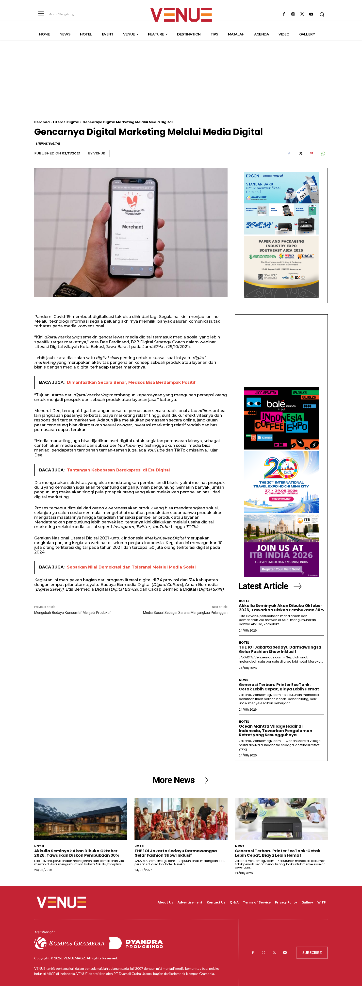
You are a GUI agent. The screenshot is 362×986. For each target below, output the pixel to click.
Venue (99, 153)
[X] (302, 14)
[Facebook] (283, 14)
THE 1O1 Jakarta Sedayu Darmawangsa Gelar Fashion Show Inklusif (280, 649)
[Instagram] (293, 14)
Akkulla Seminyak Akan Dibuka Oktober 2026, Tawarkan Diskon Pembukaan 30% (281, 608)
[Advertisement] (181, 85)
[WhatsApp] (323, 153)
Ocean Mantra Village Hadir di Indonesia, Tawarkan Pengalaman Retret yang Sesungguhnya (275, 730)
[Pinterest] (311, 153)
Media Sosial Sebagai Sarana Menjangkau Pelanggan (185, 612)
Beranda (42, 122)
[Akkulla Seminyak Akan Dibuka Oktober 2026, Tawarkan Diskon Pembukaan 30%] (80, 819)
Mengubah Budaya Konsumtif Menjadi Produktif (72, 612)
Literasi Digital (66, 122)
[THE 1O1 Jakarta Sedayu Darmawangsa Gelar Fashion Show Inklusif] (180, 819)
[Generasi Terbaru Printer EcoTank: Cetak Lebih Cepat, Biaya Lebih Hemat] (281, 819)
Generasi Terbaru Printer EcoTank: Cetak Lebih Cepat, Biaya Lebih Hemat (279, 687)
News (243, 680)
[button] (322, 14)
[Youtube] (311, 14)
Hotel (244, 601)
